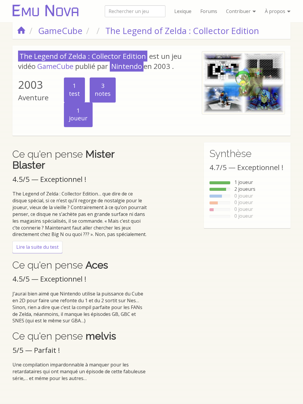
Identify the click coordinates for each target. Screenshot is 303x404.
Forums (208, 11)
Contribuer (239, 11)
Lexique (182, 11)
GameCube (55, 66)
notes (103, 90)
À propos (275, 11)
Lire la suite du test (39, 246)
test (74, 90)
